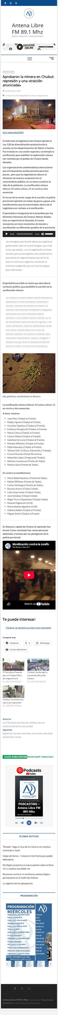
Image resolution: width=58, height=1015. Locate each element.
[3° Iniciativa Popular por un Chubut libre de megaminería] (13, 664)
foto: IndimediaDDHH (13, 132)
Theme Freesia (47, 1000)
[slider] (49, 233)
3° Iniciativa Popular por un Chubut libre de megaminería (12, 675)
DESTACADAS (9, 71)
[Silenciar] (42, 234)
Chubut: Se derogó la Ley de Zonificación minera (37, 675)
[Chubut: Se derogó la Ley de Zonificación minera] (38, 664)
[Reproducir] (6, 234)
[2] (20, 964)
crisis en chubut (12, 95)
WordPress (7, 1003)
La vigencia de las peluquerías (18, 883)
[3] (31, 964)
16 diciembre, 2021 (12, 91)
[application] (29, 234)
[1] (9, 964)
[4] (43, 964)
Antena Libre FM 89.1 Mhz (27, 28)
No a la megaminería (39, 95)
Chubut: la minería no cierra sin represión (28, 627)
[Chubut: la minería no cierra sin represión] (13, 691)
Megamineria (24, 95)
